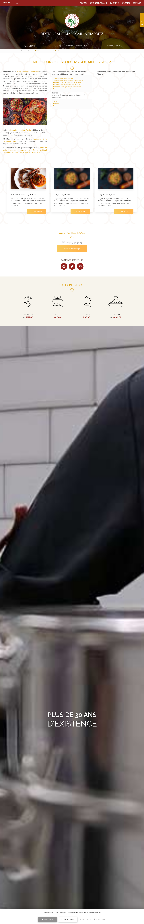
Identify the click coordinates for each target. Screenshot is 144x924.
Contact (137, 3)
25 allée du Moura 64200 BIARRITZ (73, 46)
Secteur (23, 51)
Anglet (55, 101)
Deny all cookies (68, 919)
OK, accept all (48, 919)
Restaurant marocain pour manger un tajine (67, 82)
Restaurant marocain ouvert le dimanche (66, 89)
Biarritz (30, 51)
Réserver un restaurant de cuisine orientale (66, 84)
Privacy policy (100, 919)
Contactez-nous (113, 46)
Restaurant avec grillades (24, 194)
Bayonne (56, 103)
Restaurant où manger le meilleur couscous (67, 87)
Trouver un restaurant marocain (63, 78)
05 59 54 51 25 (29, 46)
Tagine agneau (62, 194)
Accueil (83, 3)
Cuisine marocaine (98, 3)
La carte (114, 3)
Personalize (86, 919)
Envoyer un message (72, 249)
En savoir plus (36, 211)
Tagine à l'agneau (107, 194)
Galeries (126, 3)
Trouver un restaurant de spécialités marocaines (68, 80)
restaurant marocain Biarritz (28, 72)
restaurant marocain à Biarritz (19, 130)
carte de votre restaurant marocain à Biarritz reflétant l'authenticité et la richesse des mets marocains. (25, 150)
